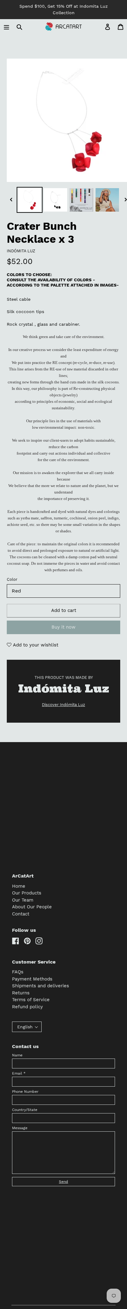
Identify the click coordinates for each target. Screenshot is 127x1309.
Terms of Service (31, 999)
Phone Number (25, 1091)
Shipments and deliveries (40, 986)
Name (17, 1055)
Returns (21, 993)
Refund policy (27, 1007)
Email (19, 1073)
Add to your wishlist (34, 645)
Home (18, 886)
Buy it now (63, 627)
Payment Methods (32, 979)
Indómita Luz (21, 251)
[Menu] (6, 26)
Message (19, 1128)
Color (12, 579)
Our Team (22, 900)
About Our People (32, 907)
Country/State (24, 1110)
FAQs (17, 972)
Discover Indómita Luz (63, 704)
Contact (20, 914)
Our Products (26, 893)
